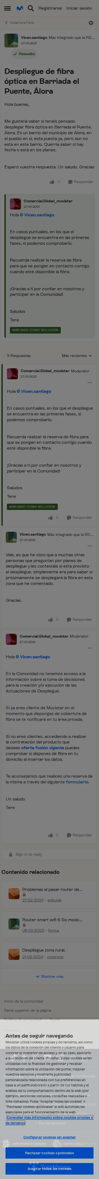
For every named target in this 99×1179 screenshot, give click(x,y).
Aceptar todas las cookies (50, 1169)
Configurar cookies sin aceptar (49, 1137)
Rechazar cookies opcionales (49, 1153)
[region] (49, 1099)
